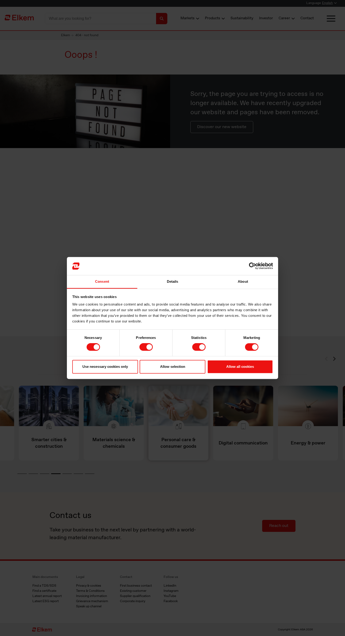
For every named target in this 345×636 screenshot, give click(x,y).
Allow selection (172, 367)
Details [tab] (172, 281)
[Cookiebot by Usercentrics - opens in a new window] (252, 266)
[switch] (146, 347)
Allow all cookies (240, 367)
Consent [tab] (102, 281)
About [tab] (243, 281)
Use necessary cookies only (105, 367)
